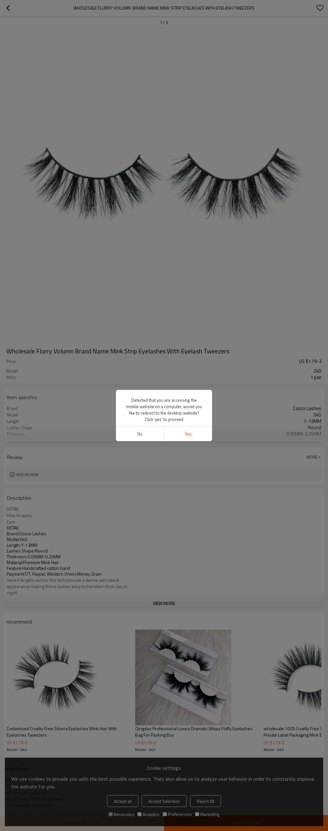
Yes (188, 434)
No (140, 434)
